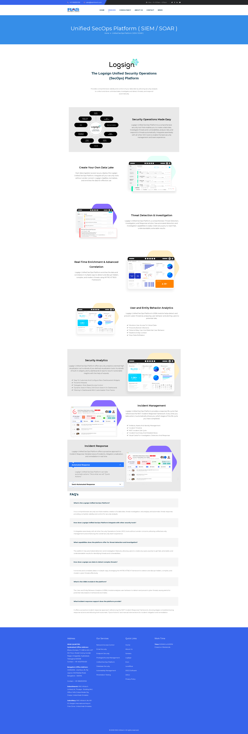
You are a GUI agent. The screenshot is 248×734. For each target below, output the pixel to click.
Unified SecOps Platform (105, 662)
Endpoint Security (102, 653)
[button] (96, 465)
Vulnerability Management (106, 670)
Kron (127, 662)
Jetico (127, 675)
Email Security (101, 649)
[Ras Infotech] (73, 10)
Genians (128, 653)
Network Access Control (105, 645)
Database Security (103, 666)
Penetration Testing (103, 675)
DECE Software (131, 670)
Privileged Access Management (108, 658)
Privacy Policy (130, 679)
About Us (128, 649)
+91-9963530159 (81, 681)
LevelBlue (129, 666)
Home (107, 33)
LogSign (128, 658)
